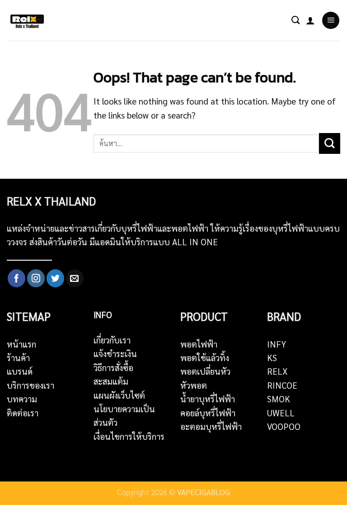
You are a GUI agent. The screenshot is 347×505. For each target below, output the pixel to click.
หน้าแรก (21, 343)
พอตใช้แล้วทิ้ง (204, 357)
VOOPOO (283, 426)
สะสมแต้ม (111, 381)
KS (272, 357)
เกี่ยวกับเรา (112, 339)
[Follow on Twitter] (55, 278)
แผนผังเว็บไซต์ (119, 395)
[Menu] (330, 20)
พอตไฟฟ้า (198, 343)
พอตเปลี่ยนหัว (205, 371)
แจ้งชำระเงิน (115, 353)
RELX (277, 371)
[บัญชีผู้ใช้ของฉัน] (310, 20)
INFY (276, 343)
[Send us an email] (75, 278)
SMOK (278, 398)
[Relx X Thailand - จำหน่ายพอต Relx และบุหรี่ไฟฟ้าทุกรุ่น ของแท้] (29, 20)
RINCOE (282, 385)
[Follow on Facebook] (16, 278)
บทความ (22, 398)
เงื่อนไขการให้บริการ (129, 436)
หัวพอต (193, 385)
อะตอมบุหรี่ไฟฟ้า (211, 426)
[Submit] (329, 143)
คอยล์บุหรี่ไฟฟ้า (207, 412)
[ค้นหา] (295, 20)
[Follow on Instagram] (36, 278)
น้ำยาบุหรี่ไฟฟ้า (207, 398)
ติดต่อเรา (22, 412)
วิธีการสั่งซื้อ (113, 367)
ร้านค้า (18, 357)
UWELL (281, 412)
